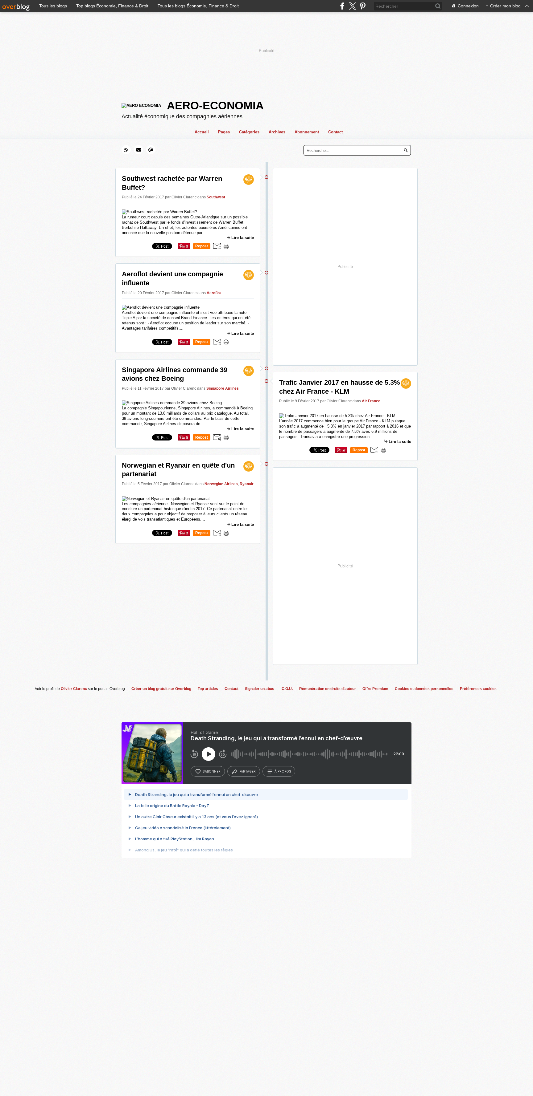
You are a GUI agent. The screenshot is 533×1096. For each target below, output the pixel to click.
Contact (335, 132)
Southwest (216, 197)
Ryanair (247, 484)
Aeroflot (214, 293)
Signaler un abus (260, 689)
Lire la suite (242, 237)
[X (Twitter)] (352, 6)
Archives (277, 132)
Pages (224, 132)
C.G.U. (287, 689)
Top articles (208, 689)
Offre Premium (375, 689)
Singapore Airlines (222, 388)
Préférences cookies (478, 689)
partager (247, 771)
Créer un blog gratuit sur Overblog (161, 689)
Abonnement (307, 132)
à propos (283, 771)
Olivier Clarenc (74, 689)
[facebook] (342, 6)
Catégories (249, 132)
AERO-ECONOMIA (215, 105)
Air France (371, 401)
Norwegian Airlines (221, 484)
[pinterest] (362, 6)
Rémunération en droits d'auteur (327, 689)
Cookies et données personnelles (424, 689)
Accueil (202, 132)
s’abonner (212, 771)
